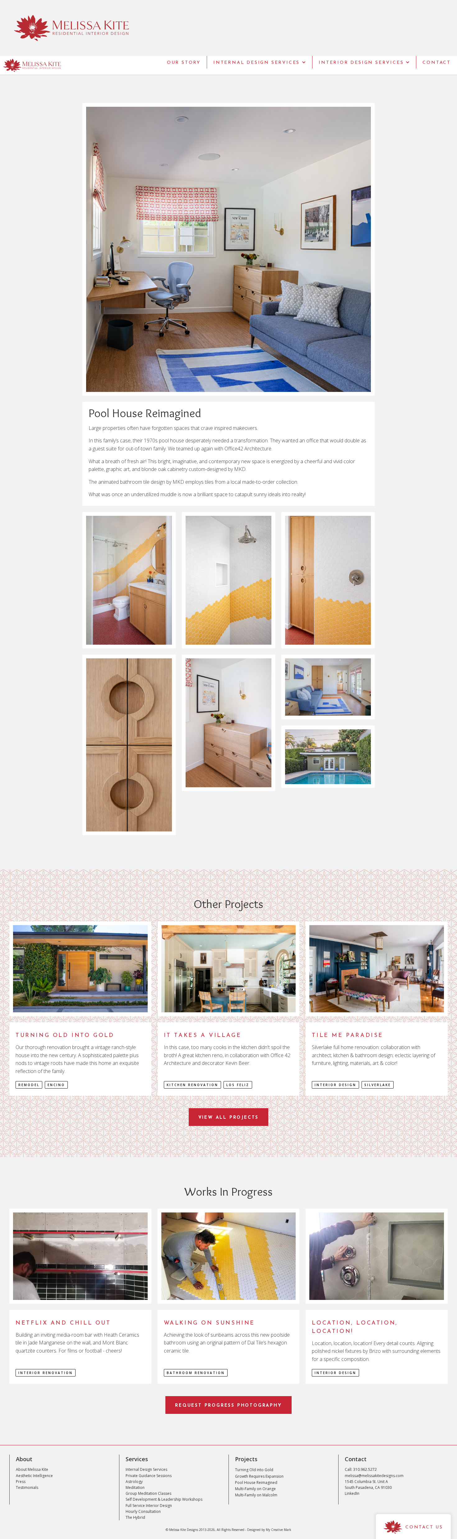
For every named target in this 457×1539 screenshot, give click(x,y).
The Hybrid (135, 1517)
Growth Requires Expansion (259, 1476)
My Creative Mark (278, 1529)
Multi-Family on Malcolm (256, 1495)
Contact (436, 62)
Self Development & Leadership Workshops (164, 1499)
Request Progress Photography (228, 1405)
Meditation (135, 1487)
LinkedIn (352, 1493)
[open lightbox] (228, 249)
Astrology (134, 1481)
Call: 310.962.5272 (361, 1469)
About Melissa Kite (32, 1469)
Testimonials (27, 1487)
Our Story (184, 62)
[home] (30, 65)
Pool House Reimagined (256, 1482)
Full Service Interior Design (149, 1505)
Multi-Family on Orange (255, 1488)
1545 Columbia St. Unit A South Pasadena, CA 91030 (368, 1484)
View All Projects (228, 1117)
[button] (259, 62)
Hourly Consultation (143, 1511)
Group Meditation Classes (148, 1493)
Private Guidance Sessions (149, 1475)
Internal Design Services (146, 1469)
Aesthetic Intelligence (34, 1475)
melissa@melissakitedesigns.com (374, 1475)
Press (20, 1481)
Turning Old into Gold (254, 1469)
